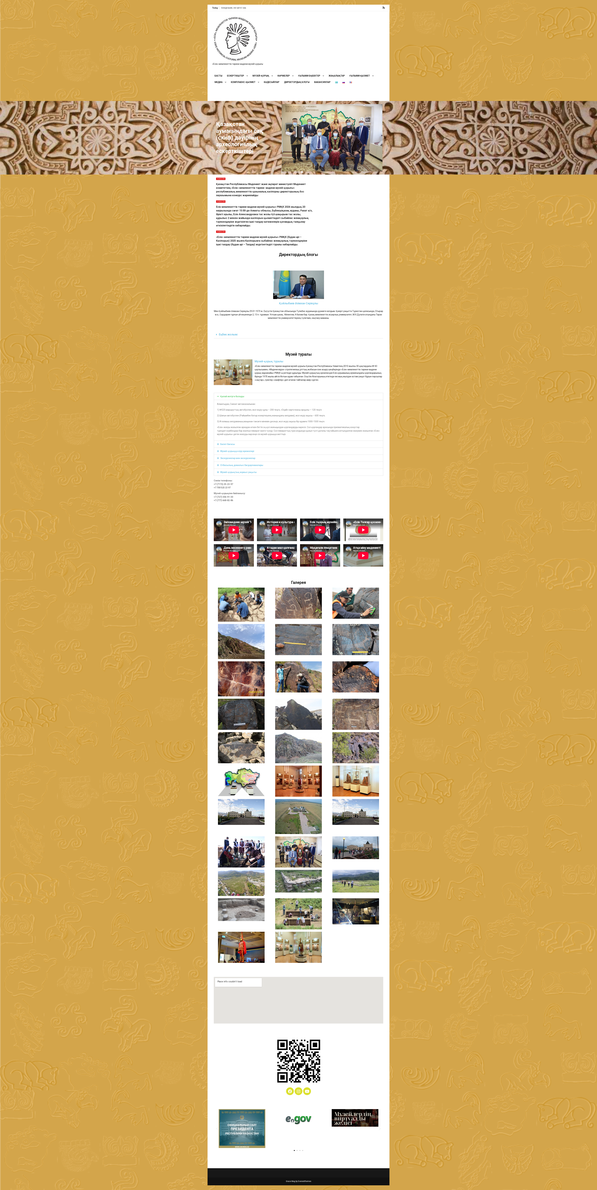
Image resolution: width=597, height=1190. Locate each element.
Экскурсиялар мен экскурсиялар (237, 458)
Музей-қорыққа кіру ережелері (237, 451)
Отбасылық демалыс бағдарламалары (241, 465)
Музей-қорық (260, 76)
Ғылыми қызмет (359, 76)
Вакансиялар (322, 82)
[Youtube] (307, 1091)
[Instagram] (298, 1091)
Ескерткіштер (235, 76)
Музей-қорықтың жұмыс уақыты (238, 472)
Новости (221, 179)
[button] (295, 172)
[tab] (298, 335)
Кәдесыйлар (271, 82)
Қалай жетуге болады (232, 396)
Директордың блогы (297, 82)
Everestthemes (304, 1181)
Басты (218, 76)
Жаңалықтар (337, 76)
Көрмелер (284, 76)
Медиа (218, 82)
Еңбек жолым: (228, 334)
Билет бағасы (227, 444)
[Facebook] (290, 1091)
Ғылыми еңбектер (309, 76)
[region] (298, 137)
